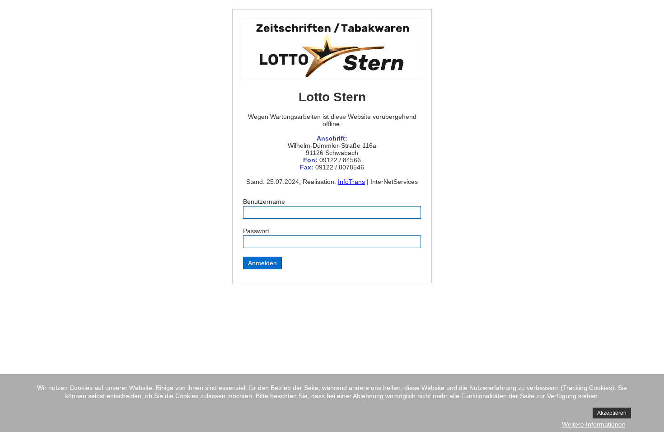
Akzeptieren (612, 413)
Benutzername (264, 201)
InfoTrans (351, 181)
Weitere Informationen (594, 424)
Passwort (256, 231)
